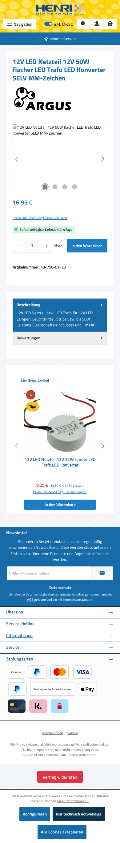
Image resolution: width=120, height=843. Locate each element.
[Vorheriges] (17, 159)
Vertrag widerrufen (60, 777)
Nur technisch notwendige (79, 814)
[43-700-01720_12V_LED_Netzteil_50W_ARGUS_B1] (60, 159)
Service (12, 647)
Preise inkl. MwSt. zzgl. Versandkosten (40, 217)
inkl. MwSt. (59, 24)
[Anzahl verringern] (18, 245)
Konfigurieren (35, 814)
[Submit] (102, 573)
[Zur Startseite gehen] (60, 9)
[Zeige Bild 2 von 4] (55, 186)
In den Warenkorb (86, 246)
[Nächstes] (102, 159)
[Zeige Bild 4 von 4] (74, 186)
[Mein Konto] (97, 24)
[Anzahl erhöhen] (46, 245)
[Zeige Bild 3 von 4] (64, 186)
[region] (60, 159)
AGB (30, 599)
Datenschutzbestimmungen (46, 594)
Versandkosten (87, 744)
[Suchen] (83, 24)
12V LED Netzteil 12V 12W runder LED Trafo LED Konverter (60, 462)
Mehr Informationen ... (73, 800)
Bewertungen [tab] (28, 338)
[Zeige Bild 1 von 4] (45, 186)
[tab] (60, 315)
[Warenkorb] (110, 24)
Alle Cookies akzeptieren (62, 832)
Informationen (19, 635)
